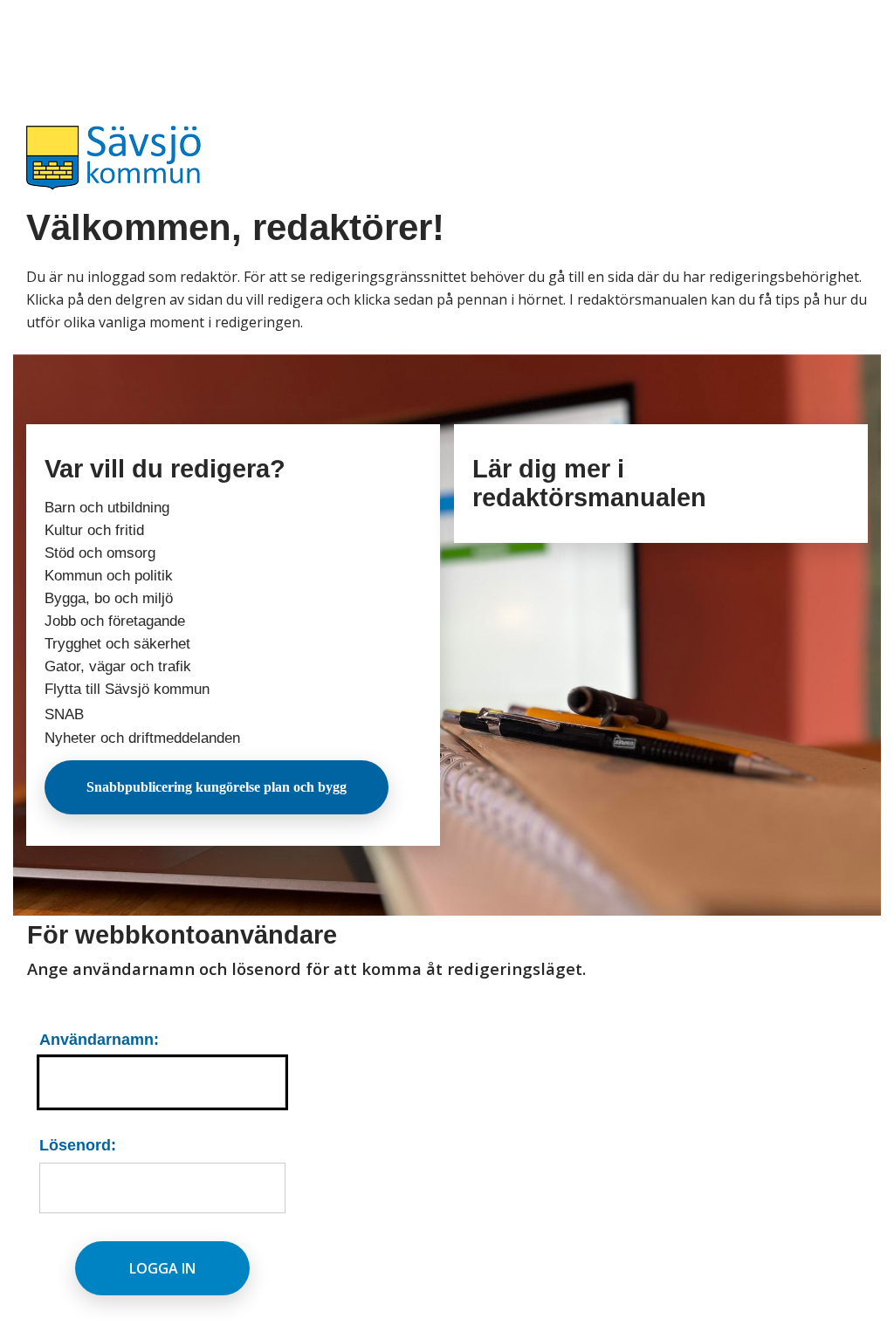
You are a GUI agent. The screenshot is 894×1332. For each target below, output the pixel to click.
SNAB (64, 714)
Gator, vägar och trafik (118, 666)
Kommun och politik (109, 575)
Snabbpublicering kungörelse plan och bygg (216, 786)
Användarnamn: (99, 1039)
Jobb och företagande (115, 621)
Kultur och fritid (94, 530)
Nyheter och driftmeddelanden (142, 738)
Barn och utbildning (107, 507)
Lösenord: (77, 1145)
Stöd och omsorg (100, 553)
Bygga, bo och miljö (109, 598)
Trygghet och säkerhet (117, 643)
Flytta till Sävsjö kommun (127, 689)
